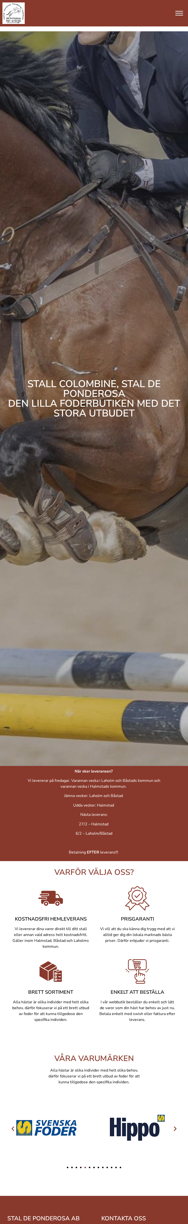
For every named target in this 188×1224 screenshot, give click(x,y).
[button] (13, 1128)
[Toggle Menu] (179, 13)
